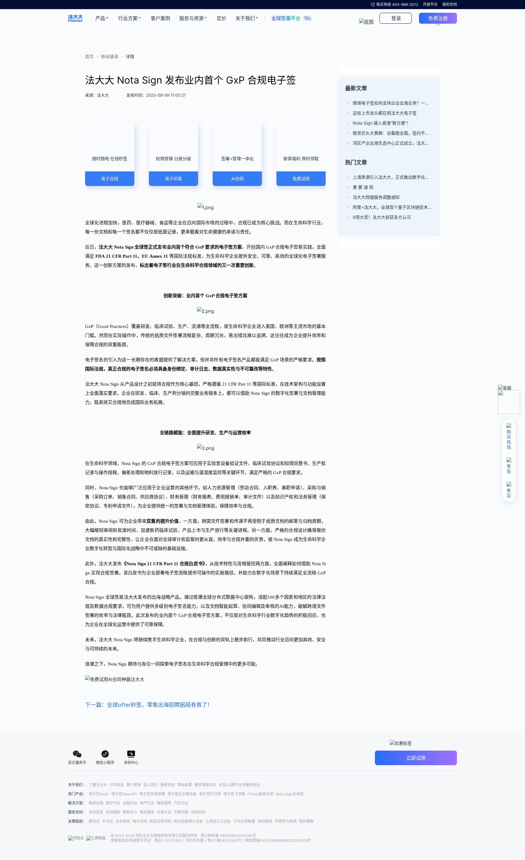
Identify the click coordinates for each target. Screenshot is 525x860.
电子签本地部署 (152, 794)
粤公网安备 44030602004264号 (228, 835)
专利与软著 (194, 840)
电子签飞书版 (234, 794)
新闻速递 (109, 56)
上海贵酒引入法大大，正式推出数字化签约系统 (393, 177)
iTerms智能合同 (260, 794)
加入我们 (150, 785)
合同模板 (113, 812)
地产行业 (147, 803)
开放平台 (430, 4)
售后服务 (147, 812)
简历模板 (306, 821)
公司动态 (116, 785)
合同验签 (96, 812)
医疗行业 (113, 803)
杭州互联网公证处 (188, 821)
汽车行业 (181, 803)
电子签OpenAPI (124, 794)
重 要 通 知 (363, 187)
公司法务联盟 (244, 821)
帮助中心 (130, 812)
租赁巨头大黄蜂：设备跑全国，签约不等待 (393, 133)
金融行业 (130, 803)
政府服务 (164, 803)
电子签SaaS (99, 794)
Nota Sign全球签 (290, 794)
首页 (89, 56)
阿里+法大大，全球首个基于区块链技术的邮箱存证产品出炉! (393, 207)
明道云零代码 (160, 821)
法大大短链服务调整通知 (376, 197)
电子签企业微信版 (182, 794)
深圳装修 (265, 821)
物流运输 (96, 803)
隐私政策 (184, 785)
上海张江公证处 (218, 821)
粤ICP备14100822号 (224, 840)
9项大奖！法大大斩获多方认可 (382, 217)
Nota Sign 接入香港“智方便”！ (382, 123)
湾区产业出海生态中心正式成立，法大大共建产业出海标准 (393, 143)
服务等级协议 (205, 785)
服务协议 (167, 785)
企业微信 (122, 821)
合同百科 (198, 812)
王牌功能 (181, 812)
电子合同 (139, 821)
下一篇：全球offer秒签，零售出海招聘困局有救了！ (149, 705)
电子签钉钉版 (210, 794)
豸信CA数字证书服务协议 (239, 785)
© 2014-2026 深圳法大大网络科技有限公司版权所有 (154, 835)
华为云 (107, 821)
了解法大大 (98, 785)
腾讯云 (94, 821)
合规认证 (164, 812)
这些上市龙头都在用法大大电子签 (385, 112)
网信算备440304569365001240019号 (278, 840)
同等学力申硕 (286, 821)
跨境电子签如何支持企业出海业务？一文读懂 (393, 102)
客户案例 (133, 785)
